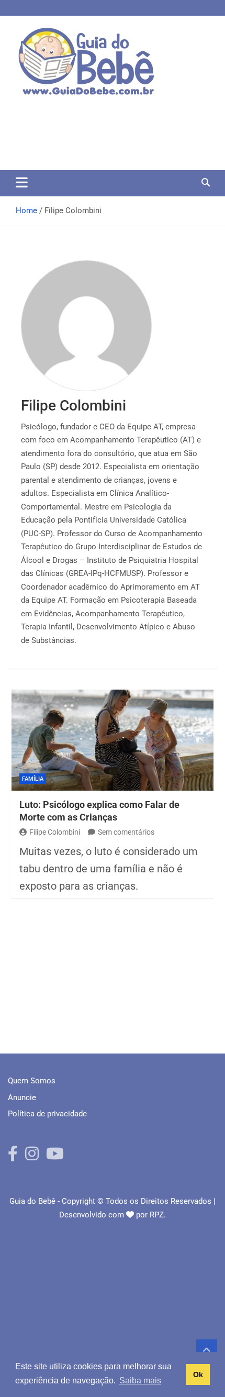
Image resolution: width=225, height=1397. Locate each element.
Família (32, 778)
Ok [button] (198, 1374)
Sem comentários (126, 832)
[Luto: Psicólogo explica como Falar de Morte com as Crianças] (112, 740)
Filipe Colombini (54, 832)
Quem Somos (31, 1080)
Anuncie (22, 1097)
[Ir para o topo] (206, 1349)
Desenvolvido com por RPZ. (112, 1214)
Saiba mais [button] (140, 1380)
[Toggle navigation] (22, 182)
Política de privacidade (47, 1113)
